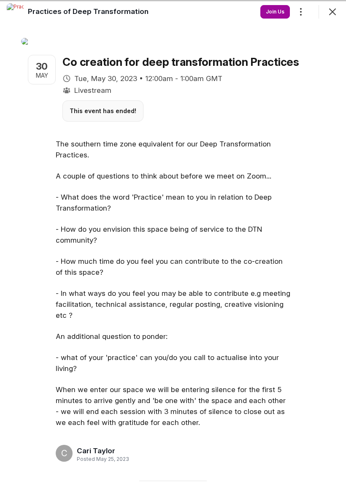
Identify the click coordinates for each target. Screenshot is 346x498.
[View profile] (15, 11)
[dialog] (173, 249)
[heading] (100, 451)
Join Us (275, 11)
